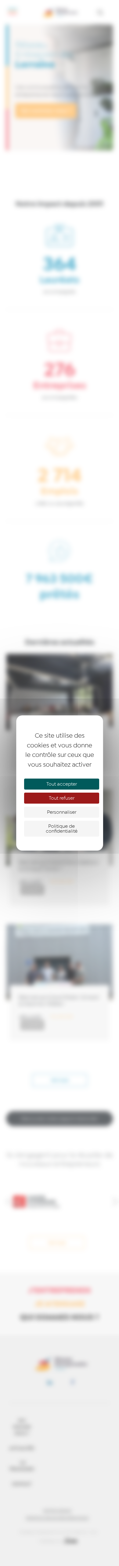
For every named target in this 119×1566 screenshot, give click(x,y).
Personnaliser (61, 812)
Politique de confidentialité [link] (62, 828)
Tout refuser (61, 798)
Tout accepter (61, 784)
